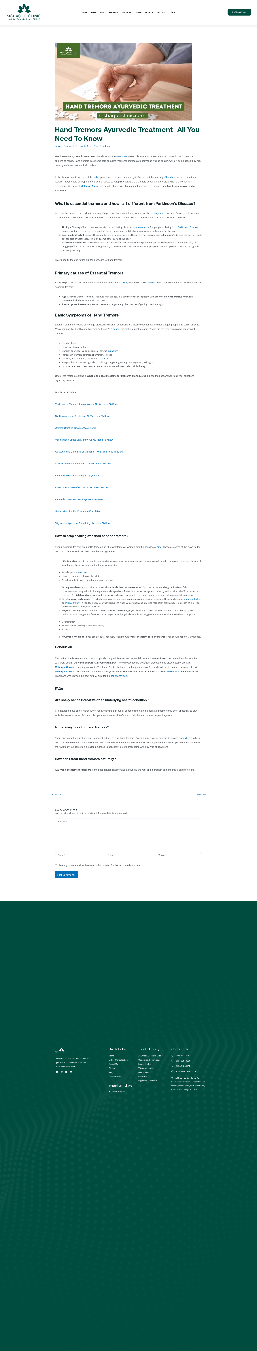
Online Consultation (144, 12)
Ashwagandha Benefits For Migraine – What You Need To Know (89, 451)
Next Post (203, 795)
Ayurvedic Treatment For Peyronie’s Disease (79, 499)
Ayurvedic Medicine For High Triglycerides (77, 475)
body (95, 177)
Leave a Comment (64, 146)
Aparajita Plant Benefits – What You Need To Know (82, 487)
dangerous (158, 213)
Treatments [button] (113, 12)
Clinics (172, 12)
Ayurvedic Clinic (84, 146)
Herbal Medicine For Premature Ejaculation (78, 511)
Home (84, 12)
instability (113, 350)
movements (142, 227)
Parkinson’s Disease (188, 227)
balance (104, 358)
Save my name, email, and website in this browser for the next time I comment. (100, 865)
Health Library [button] (97, 12)
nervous (122, 156)
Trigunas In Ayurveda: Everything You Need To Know (83, 523)
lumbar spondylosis (116, 676)
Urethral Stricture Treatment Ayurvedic (75, 428)
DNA (124, 282)
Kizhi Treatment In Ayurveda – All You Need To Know (83, 463)
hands (169, 177)
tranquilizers (185, 738)
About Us (126, 12)
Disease (115, 329)
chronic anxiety (72, 602)
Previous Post (56, 795)
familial (151, 282)
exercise (82, 572)
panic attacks (193, 598)
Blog (96, 146)
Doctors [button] (161, 12)
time (159, 547)
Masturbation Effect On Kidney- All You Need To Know (84, 439)
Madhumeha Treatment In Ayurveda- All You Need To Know (86, 404)
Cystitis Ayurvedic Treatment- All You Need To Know (82, 416)
